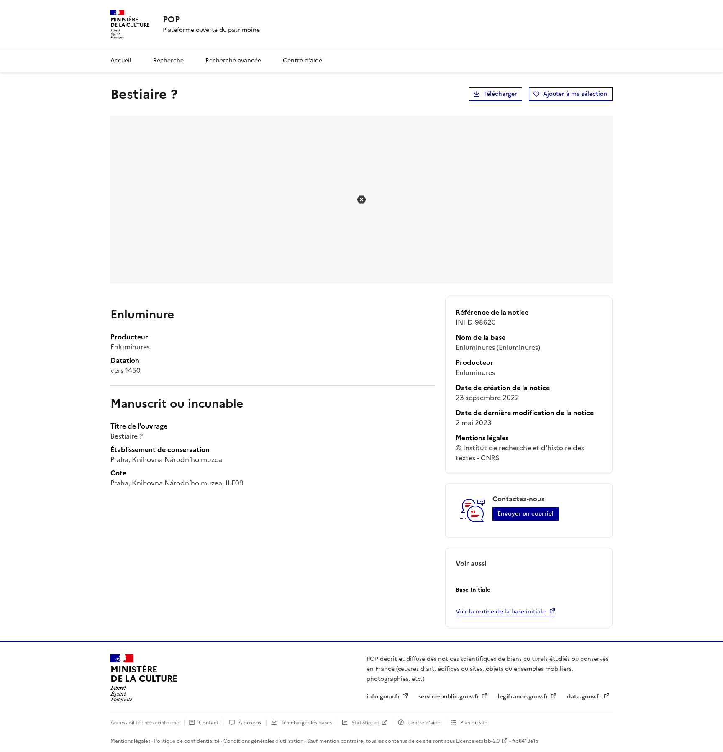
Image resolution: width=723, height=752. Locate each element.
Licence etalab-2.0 (478, 741)
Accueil (120, 60)
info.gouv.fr (383, 696)
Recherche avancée (233, 60)
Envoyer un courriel (525, 513)
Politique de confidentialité (187, 741)
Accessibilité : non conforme (144, 722)
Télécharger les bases (306, 722)
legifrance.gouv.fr (523, 696)
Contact (209, 722)
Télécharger (500, 94)
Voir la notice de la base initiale (501, 611)
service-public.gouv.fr (448, 696)
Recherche (168, 60)
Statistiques (365, 722)
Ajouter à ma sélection (575, 94)
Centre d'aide (302, 60)
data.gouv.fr (584, 696)
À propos (249, 722)
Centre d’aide (424, 722)
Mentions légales (130, 741)
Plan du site (473, 722)
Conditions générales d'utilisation (263, 741)
